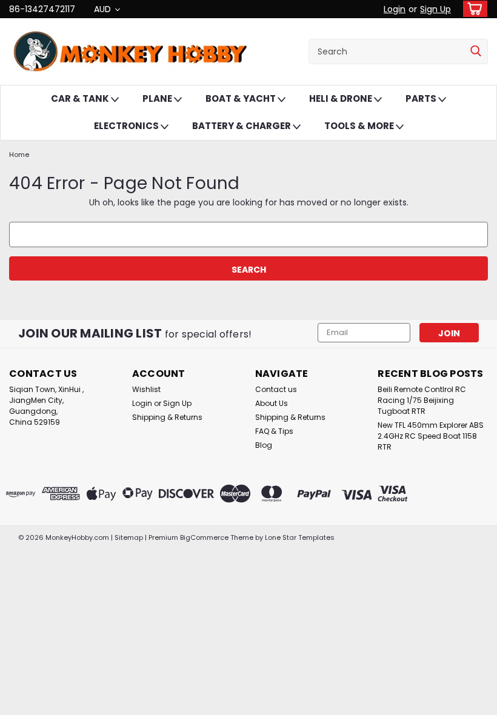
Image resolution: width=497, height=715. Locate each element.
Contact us (276, 389)
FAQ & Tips (274, 431)
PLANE (158, 98)
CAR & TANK (81, 98)
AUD (103, 9)
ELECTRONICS (127, 125)
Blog (263, 445)
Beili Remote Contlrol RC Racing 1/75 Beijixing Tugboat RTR (422, 400)
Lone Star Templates (300, 537)
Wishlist (146, 389)
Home (19, 154)
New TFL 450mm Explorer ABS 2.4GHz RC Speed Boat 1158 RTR (431, 436)
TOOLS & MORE (360, 125)
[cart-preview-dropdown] (472, 9)
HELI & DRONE (341, 98)
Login (394, 9)
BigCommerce (204, 537)
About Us (271, 403)
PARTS (421, 98)
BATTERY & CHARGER (242, 125)
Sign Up (435, 9)
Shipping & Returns (167, 417)
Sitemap (129, 537)
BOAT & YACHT (241, 98)
